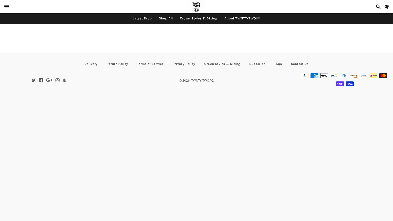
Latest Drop (142, 18)
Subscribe (257, 64)
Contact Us (300, 64)
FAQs (278, 64)
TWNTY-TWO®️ (202, 80)
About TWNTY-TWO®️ (242, 18)
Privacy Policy (184, 64)
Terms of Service (150, 64)
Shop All (166, 18)
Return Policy (117, 64)
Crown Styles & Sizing (198, 18)
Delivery (91, 64)
